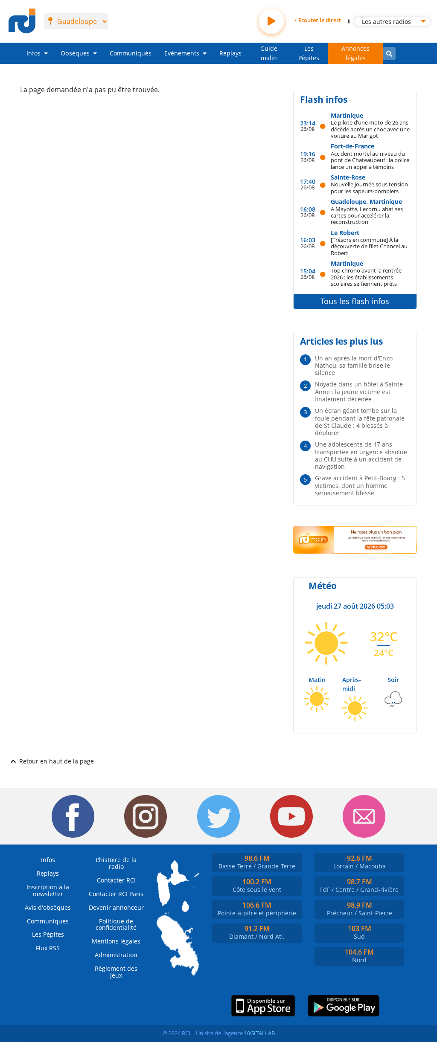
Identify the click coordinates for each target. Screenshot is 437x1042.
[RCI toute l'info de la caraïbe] (22, 21)
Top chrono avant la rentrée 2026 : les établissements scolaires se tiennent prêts (366, 277)
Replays (230, 53)
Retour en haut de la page (56, 761)
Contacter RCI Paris (116, 894)
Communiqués (130, 53)
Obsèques (75, 53)
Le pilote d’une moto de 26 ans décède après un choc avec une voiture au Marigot (370, 129)
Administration (116, 955)
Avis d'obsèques (48, 907)
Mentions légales (116, 941)
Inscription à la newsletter (47, 890)
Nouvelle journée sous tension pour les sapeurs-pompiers (369, 187)
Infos (33, 53)
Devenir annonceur (116, 907)
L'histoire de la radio (116, 863)
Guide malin (268, 53)
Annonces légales (355, 53)
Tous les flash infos (354, 301)
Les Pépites (308, 53)
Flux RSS (48, 948)
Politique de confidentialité (116, 924)
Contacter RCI (116, 880)
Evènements (181, 53)
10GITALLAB (259, 1033)
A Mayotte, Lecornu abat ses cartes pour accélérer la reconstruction (367, 215)
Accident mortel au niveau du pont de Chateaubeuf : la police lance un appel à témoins (370, 160)
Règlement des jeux (116, 971)
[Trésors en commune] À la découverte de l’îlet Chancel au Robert (369, 246)
